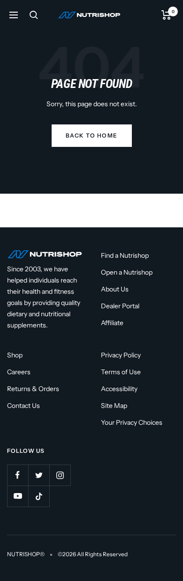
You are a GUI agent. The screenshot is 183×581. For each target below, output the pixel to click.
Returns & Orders (33, 389)
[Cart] (166, 15)
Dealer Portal (120, 306)
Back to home (92, 135)
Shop (15, 355)
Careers (18, 372)
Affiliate (112, 323)
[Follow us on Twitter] (38, 475)
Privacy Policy (121, 355)
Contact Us (23, 405)
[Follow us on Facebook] (17, 475)
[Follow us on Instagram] (59, 475)
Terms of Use (121, 372)
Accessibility (119, 389)
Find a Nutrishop (125, 255)
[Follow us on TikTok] (38, 496)
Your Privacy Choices (131, 422)
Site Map (114, 405)
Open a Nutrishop (126, 272)
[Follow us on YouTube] (17, 496)
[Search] (34, 15)
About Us (115, 289)
